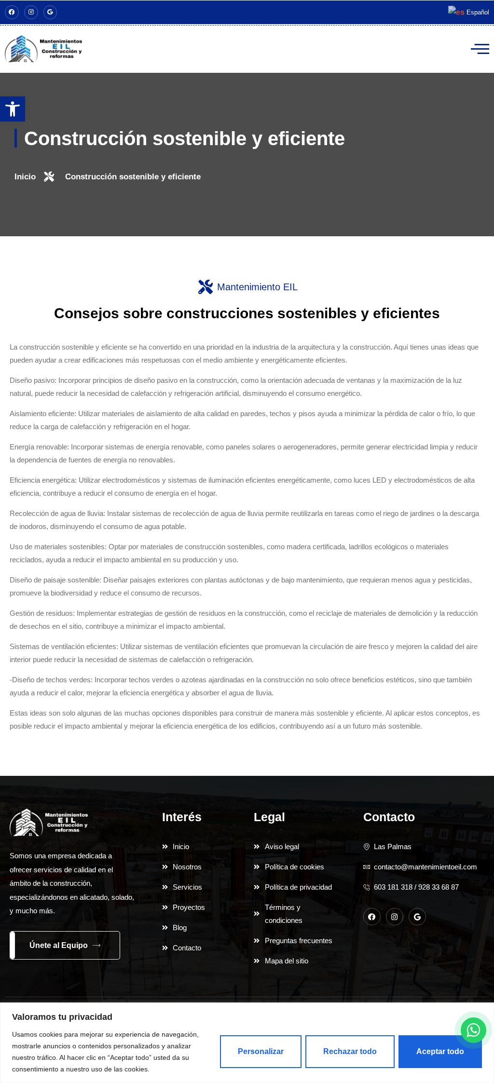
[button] (12, 109)
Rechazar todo (350, 1051)
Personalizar (261, 1051)
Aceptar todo (440, 1051)
